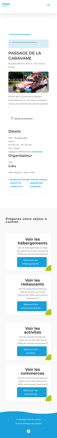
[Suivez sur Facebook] (28, 431)
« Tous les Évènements (19, 34)
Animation (37, 152)
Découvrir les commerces (31, 392)
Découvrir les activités (31, 351)
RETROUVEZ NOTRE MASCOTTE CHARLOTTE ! (19, 183)
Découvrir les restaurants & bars (31, 306)
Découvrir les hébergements (30, 262)
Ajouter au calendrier (23, 119)
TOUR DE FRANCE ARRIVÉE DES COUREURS (38, 183)
